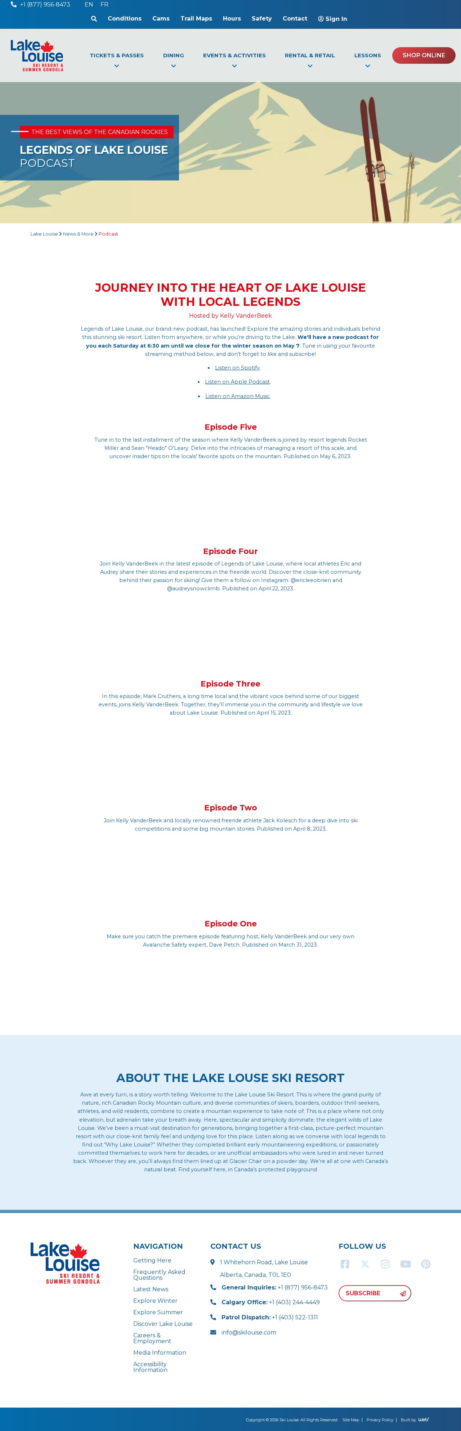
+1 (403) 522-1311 (269, 1317)
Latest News (150, 1289)
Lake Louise (44, 234)
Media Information (159, 1352)
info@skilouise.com (248, 1332)
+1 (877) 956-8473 (274, 1287)
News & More (78, 234)
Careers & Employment (152, 1338)
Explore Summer (158, 1312)
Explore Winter (155, 1300)
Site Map (351, 1419)
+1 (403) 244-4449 (270, 1302)
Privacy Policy (380, 1419)
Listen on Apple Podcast (237, 382)
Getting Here (152, 1260)
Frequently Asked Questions (159, 1275)
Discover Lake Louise (163, 1323)
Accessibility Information (150, 1367)
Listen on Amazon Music (237, 396)
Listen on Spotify (237, 368)
